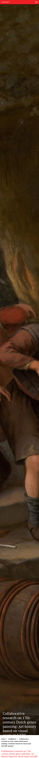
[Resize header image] (36, 755)
